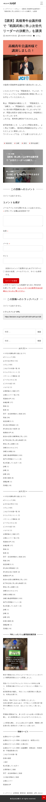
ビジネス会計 (8, 383)
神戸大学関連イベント (11, 459)
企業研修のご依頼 (9, 391)
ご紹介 (5, 762)
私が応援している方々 (11, 463)
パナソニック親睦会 (10, 376)
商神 (4, 406)
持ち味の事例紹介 (9, 425)
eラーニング (7, 357)
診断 (4, 466)
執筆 (4, 410)
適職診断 (6, 481)
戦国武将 (8, 143)
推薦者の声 (7, 432)
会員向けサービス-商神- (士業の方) (15, 744)
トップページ (7, 793)
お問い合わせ (38, 793)
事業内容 (23, 793)
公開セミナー (8, 781)
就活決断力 (7, 421)
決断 (17, 143)
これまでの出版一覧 (10, 368)
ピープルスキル (8, 380)
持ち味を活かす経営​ (10, 429)
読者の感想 (7, 478)
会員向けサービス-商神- (11, 736)
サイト (5, 256)
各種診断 (6, 402)
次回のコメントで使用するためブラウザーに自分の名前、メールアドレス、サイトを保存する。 (23, 271)
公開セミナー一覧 (9, 395)
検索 (39, 332)
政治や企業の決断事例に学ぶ (13, 436)
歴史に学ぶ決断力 (9, 444)
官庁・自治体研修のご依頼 (12, 414)
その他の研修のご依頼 (11, 777)
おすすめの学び (8, 361)
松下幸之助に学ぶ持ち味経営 (13, 440)
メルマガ (6, 387)
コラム (38, 36)
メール (6, 243)
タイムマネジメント (10, 372)
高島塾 (5, 485)
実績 (4, 417)
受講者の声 (7, 398)
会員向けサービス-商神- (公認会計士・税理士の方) (21, 740)
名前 (5, 231)
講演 (25, 143)
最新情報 (30, 793)
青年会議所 (34, 143)
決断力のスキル (8, 447)
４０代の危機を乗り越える (12, 353)
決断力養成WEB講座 (10, 455)
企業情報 (16, 793)
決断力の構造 (8, 451)
